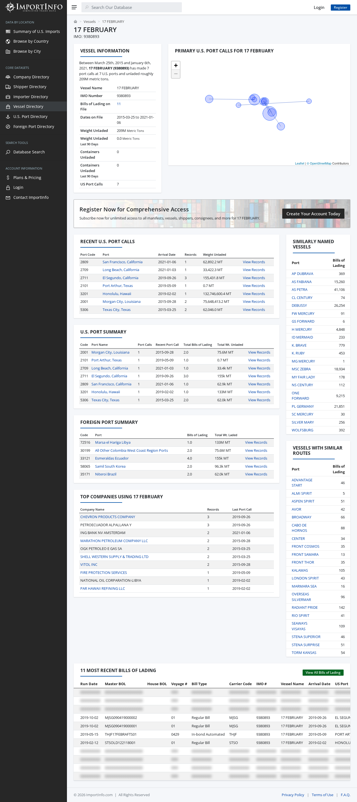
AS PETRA (299, 289)
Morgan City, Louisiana (122, 301)
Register (340, 7)
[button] (176, 65)
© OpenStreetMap (319, 163)
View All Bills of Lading (323, 672)
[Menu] (74, 7)
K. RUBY (298, 353)
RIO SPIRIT (300, 615)
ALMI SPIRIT (302, 493)
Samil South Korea (110, 466)
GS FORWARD (303, 321)
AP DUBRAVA (302, 273)
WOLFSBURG (302, 430)
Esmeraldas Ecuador (112, 458)
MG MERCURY (303, 361)
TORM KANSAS (304, 652)
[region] (33, 408)
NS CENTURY (302, 384)
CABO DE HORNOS (299, 528)
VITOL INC (88, 564)
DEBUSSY (299, 305)
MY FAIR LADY (303, 377)
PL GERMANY (303, 406)
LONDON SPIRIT (305, 578)
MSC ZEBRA (301, 368)
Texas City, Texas (117, 309)
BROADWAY (301, 517)
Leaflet (299, 163)
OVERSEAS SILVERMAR (301, 596)
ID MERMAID (302, 337)
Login (319, 7)
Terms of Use (322, 794)
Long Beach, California (121, 269)
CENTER (298, 538)
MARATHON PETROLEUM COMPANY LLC (114, 540)
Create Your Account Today (313, 213)
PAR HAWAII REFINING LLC (102, 588)
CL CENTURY (302, 297)
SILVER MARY (303, 422)
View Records (254, 261)
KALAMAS (300, 570)
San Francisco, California (123, 261)
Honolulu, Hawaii (117, 293)
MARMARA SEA (304, 586)
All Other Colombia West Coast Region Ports (131, 450)
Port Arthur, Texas (118, 285)
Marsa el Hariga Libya (113, 442)
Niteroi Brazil (105, 474)
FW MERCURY (303, 313)
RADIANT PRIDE (305, 607)
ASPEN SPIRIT (303, 501)
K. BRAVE (299, 345)
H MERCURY (302, 329)
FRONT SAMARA (305, 554)
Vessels (90, 21)
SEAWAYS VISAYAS (299, 626)
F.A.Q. (345, 794)
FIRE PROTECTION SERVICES (103, 572)
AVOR (296, 509)
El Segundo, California (120, 277)
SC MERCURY (302, 414)
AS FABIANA (302, 281)
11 (119, 103)
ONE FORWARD (300, 395)
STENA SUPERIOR (306, 636)
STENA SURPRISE (306, 644)
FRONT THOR (303, 562)
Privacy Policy (293, 794)
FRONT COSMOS (305, 546)
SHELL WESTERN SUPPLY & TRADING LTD (114, 556)
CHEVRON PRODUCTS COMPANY (107, 516)
